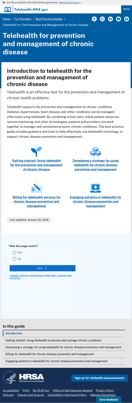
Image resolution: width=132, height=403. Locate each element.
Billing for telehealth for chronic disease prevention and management (50, 354)
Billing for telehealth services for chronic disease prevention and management (36, 201)
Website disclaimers (103, 395)
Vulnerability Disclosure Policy (67, 395)
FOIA (26, 390)
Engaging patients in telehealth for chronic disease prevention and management (57, 361)
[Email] (118, 18)
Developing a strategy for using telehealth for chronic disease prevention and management (63, 347)
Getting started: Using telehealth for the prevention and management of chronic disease (36, 165)
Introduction (14, 333)
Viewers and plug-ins (30, 395)
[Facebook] (94, 18)
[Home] (26, 9)
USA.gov (8, 395)
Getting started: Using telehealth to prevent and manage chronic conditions (53, 340)
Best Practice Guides (49, 19)
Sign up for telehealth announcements (99, 378)
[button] (108, 399)
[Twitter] (102, 18)
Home (6, 19)
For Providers (22, 19)
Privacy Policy (105, 390)
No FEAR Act (41, 390)
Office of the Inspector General (72, 390)
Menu (126, 9)
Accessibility (11, 390)
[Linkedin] (110, 18)
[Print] (127, 18)
